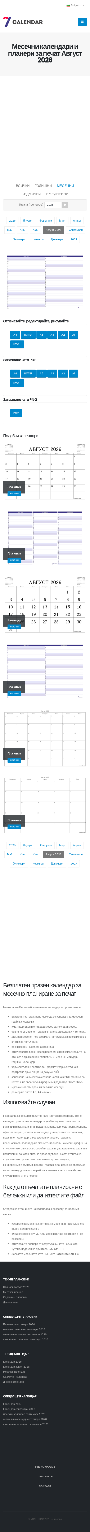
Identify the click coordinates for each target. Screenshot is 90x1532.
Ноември (38, 239)
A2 (63, 334)
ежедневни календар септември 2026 (26, 1424)
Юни (22, 230)
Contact (45, 1486)
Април (77, 221)
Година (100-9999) (31, 205)
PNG (16, 413)
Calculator (45, 1476)
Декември (57, 239)
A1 (73, 334)
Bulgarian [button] (76, 5)
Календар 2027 (12, 1404)
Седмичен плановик (15, 1297)
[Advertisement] (45, 129)
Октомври (19, 239)
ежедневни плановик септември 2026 (25, 1339)
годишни (43, 186)
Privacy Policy (45, 1466)
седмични (31, 194)
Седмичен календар (15, 1377)
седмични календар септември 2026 (25, 1419)
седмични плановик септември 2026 (25, 1334)
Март (62, 221)
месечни (65, 186)
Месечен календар (14, 1372)
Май (9, 230)
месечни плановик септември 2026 (24, 1329)
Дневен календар (13, 1382)
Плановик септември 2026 (19, 1324)
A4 (15, 334)
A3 (52, 334)
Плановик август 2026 (16, 1287)
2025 (12, 221)
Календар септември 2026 (19, 1409)
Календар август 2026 (16, 1366)
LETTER (28, 334)
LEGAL (17, 344)
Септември (76, 230)
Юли (35, 230)
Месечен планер (13, 1292)
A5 (41, 334)
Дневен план (10, 1302)
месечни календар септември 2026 (24, 1414)
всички (23, 186)
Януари (27, 221)
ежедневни (57, 194)
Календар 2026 (12, 1361)
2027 (74, 239)
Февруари (46, 221)
